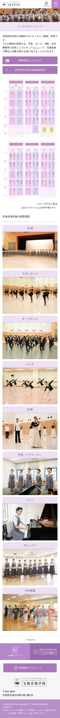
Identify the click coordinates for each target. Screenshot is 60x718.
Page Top (31, 640)
